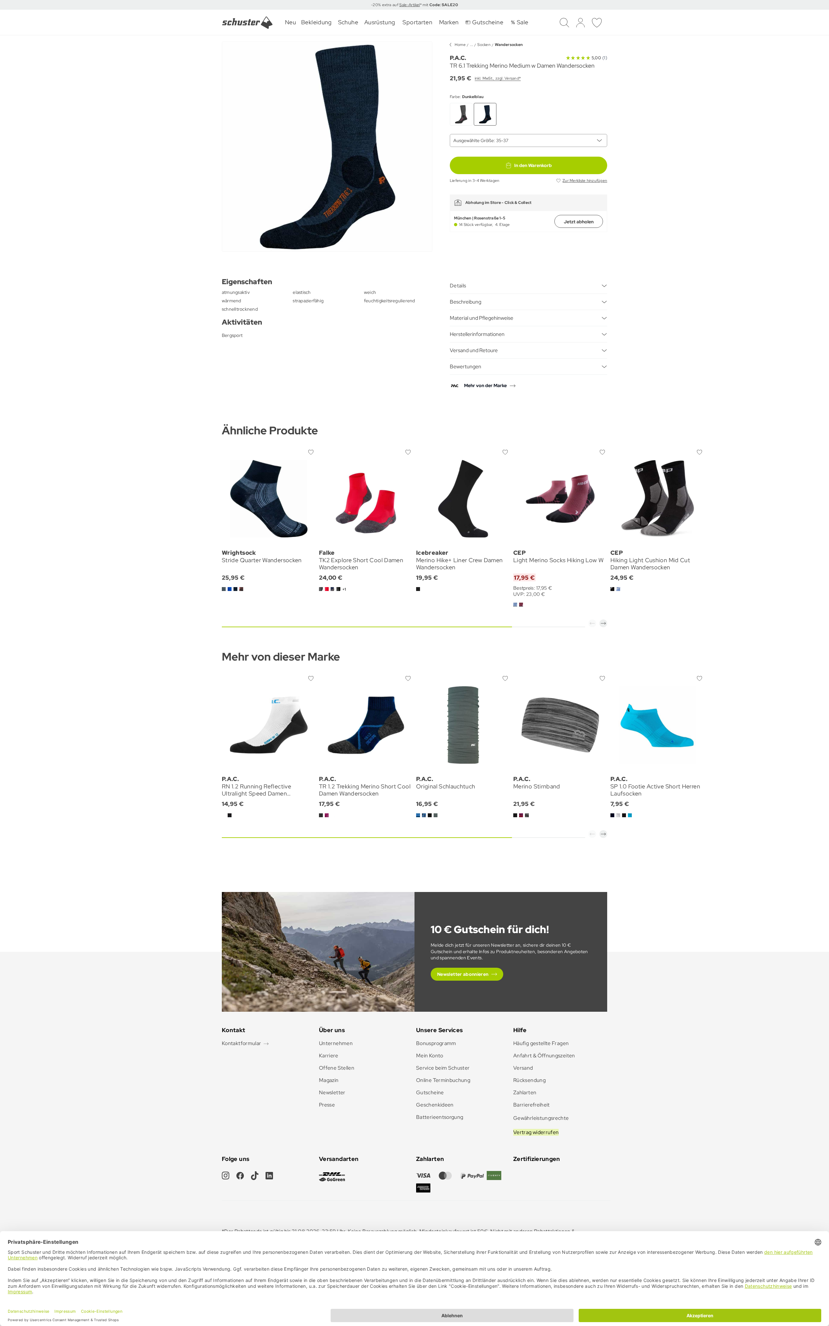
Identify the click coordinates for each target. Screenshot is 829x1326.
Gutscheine (430, 1092)
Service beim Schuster (443, 1067)
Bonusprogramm (436, 1043)
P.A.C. (458, 57)
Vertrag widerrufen (536, 1132)
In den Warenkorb (533, 165)
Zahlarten (524, 1092)
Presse (327, 1104)
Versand (523, 1067)
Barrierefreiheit (531, 1104)
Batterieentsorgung (439, 1117)
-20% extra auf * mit (414, 4)
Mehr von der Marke (485, 385)
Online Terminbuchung (443, 1080)
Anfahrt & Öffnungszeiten (544, 1055)
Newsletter (332, 1092)
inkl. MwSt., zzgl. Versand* (498, 78)
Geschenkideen (435, 1104)
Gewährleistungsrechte (541, 1118)
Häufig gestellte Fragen (541, 1043)
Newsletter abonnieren (463, 974)
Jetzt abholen (579, 222)
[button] (592, 623)
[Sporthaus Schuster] (247, 22)
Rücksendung (529, 1080)
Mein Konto (429, 1055)
